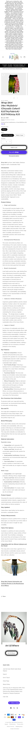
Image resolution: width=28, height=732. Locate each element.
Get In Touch (6, 677)
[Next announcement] (25, 25)
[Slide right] (17, 98)
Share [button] (4, 596)
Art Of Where (11, 653)
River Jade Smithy (13, 722)
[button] (3, 57)
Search (5, 674)
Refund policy (12, 724)
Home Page (6, 681)
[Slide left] (10, 98)
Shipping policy (19, 726)
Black (4, 129)
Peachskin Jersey (7, 135)
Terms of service (10, 726)
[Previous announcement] (2, 25)
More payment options (14, 155)
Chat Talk (5, 696)
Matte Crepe (19, 135)
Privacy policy (20, 724)
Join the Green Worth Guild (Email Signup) (12, 669)
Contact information (14, 728)
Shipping (3, 119)
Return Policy (6, 684)
